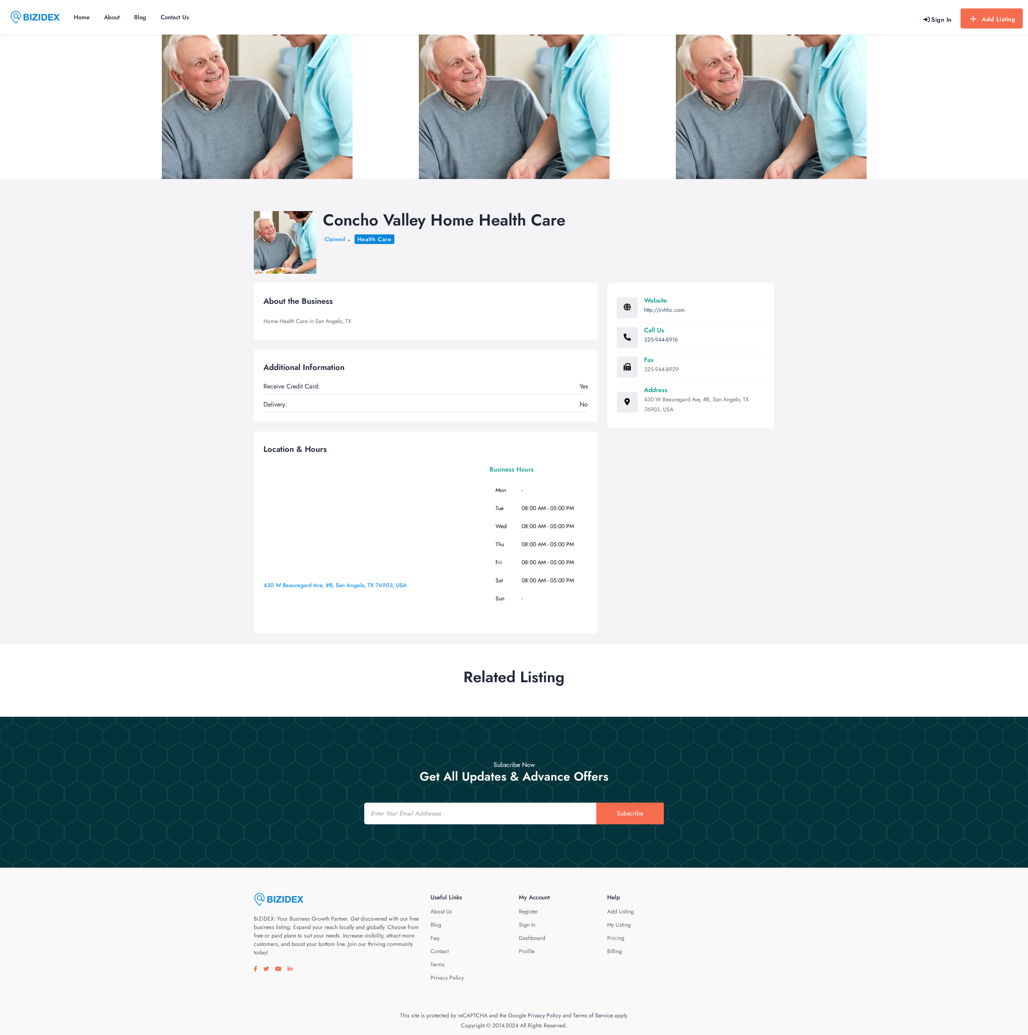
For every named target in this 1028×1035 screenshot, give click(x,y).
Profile (526, 951)
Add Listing (999, 19)
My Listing (619, 925)
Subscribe (630, 813)
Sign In (527, 925)
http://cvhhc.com (664, 310)
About (112, 17)
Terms (437, 964)
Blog (140, 17)
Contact (439, 951)
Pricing (615, 938)
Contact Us (175, 17)
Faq (434, 938)
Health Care (374, 239)
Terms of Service (593, 1015)
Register (528, 911)
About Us (441, 911)
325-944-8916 (661, 340)
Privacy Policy (447, 978)
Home (82, 17)
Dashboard (532, 938)
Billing (614, 951)
